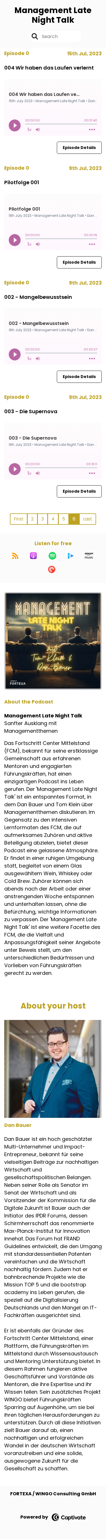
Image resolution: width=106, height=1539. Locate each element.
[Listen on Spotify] (52, 555)
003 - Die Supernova (30, 411)
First (18, 519)
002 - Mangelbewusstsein (38, 297)
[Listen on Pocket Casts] (51, 569)
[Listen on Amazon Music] (89, 555)
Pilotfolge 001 (21, 182)
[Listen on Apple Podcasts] (33, 555)
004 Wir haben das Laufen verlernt (49, 67)
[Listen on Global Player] (70, 555)
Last (87, 519)
